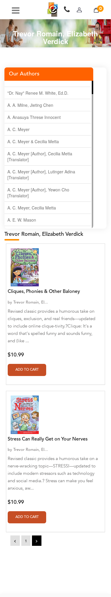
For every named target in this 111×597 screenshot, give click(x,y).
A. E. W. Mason (21, 220)
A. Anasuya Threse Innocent (34, 117)
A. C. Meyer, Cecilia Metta (31, 208)
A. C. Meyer (18, 129)
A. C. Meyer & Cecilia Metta (33, 141)
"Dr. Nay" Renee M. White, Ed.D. (37, 93)
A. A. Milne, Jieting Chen (30, 105)
